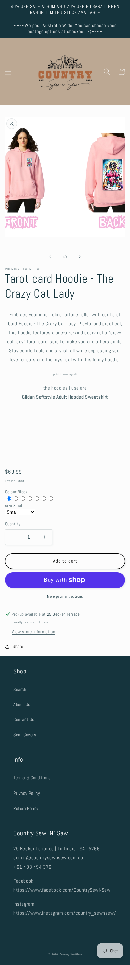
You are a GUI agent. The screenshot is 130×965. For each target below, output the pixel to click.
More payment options (65, 596)
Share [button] (18, 646)
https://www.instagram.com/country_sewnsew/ (64, 913)
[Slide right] (79, 256)
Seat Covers (24, 735)
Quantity (12, 524)
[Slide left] (50, 256)
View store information (33, 632)
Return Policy (26, 808)
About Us (21, 704)
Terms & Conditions (32, 778)
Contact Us (23, 719)
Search (19, 689)
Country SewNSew (71, 954)
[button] (8, 71)
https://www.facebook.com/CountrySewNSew (61, 890)
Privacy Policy (26, 793)
